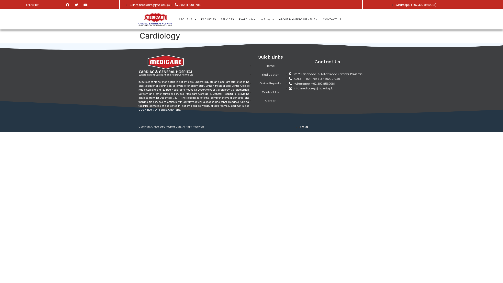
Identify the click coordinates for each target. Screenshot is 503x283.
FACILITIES (208, 19)
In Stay (265, 19)
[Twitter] (76, 4)
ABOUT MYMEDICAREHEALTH (298, 19)
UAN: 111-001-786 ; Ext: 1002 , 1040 (317, 79)
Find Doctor (247, 19)
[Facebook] (67, 4)
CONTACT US (332, 19)
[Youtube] (85, 4)
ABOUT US (186, 19)
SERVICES (227, 19)
